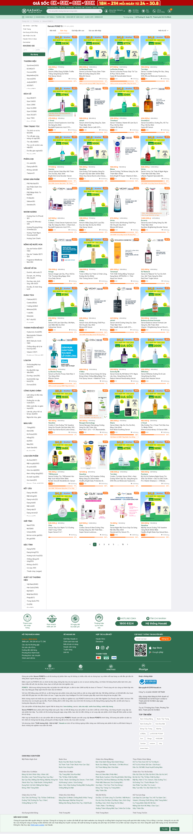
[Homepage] (32, 11)
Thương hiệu (60, 17)
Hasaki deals (40, 17)
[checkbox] (25, 65)
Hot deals (51, 17)
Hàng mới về (70, 17)
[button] (34, 65)
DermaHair (99, 17)
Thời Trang (27, 29)
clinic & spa (89, 17)
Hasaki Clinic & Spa (30, 39)
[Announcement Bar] (96, 3)
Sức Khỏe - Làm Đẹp (30, 26)
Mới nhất (53, 30)
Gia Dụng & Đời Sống (30, 32)
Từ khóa (36, 21)
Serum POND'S (48, 21)
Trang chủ (25, 21)
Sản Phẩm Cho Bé (29, 35)
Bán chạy (63, 30)
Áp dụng (34, 54)
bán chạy (80, 17)
